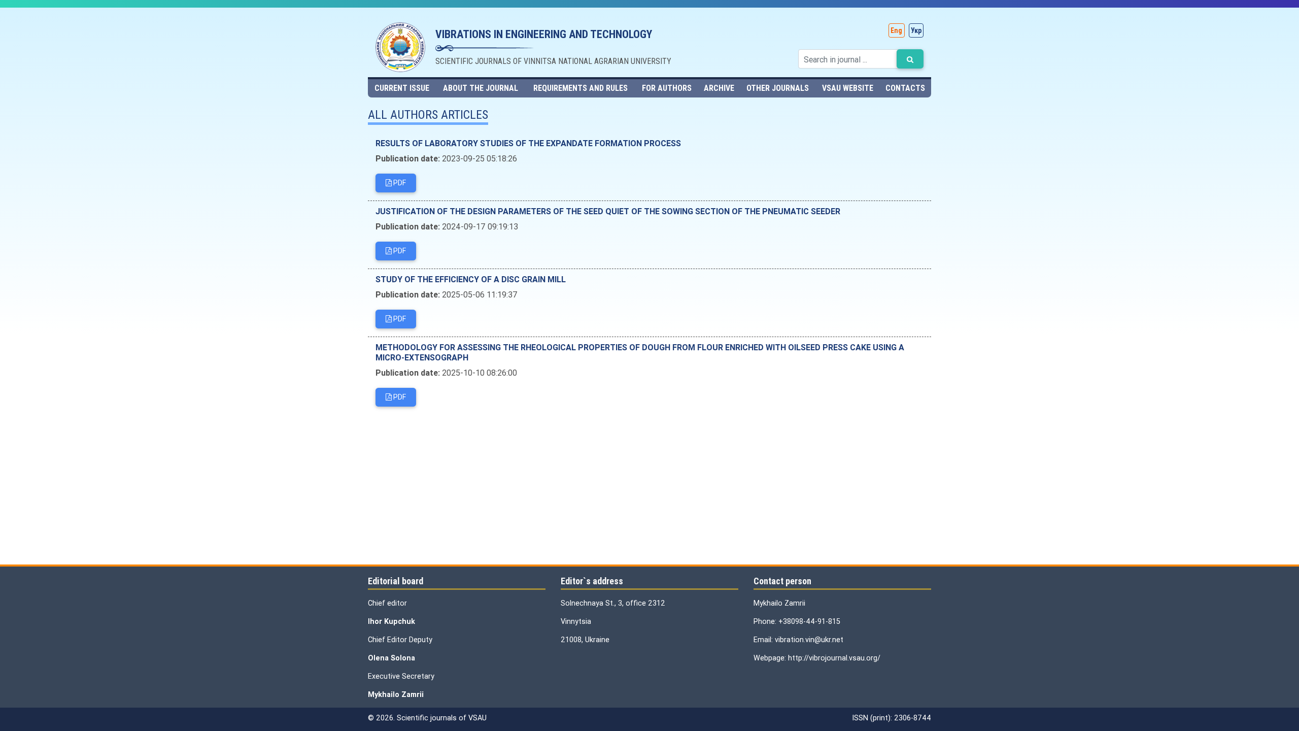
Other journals (777, 88)
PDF (399, 182)
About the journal (480, 88)
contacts (905, 88)
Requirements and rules (580, 88)
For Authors (667, 88)
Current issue (401, 88)
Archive (719, 88)
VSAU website (847, 88)
